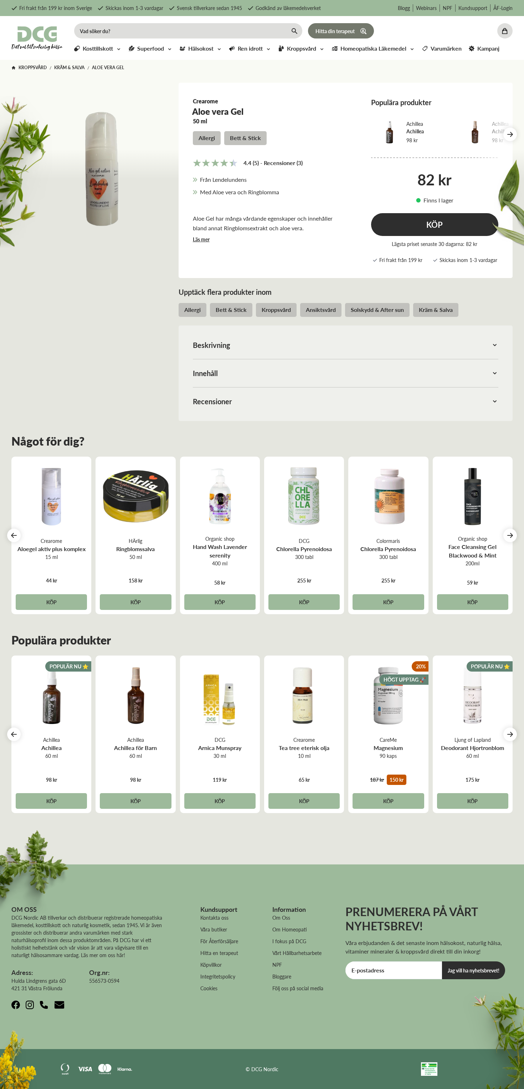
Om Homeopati (289, 929)
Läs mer (201, 239)
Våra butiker (213, 929)
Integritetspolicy (217, 976)
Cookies (208, 988)
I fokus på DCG (289, 941)
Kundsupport (472, 7)
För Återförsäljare (219, 941)
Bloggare (281, 976)
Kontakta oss (214, 917)
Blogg (404, 7)
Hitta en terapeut (219, 952)
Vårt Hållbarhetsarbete (297, 952)
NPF (447, 7)
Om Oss (281, 917)
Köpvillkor (211, 964)
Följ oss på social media (297, 988)
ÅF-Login (503, 7)
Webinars (426, 7)
